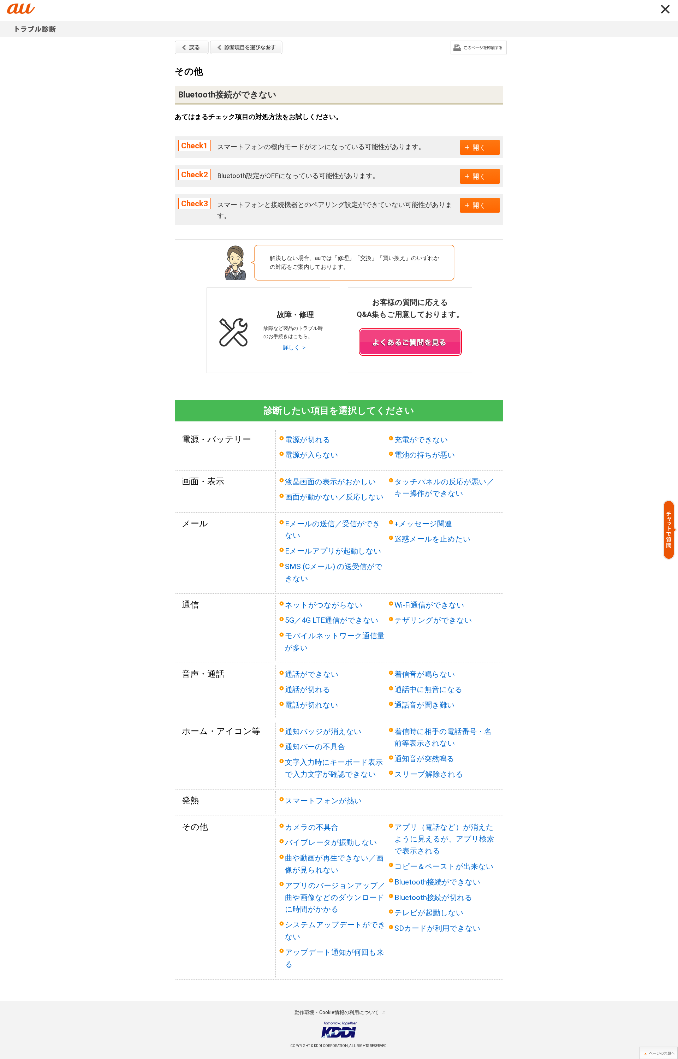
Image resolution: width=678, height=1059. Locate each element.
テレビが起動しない (429, 912)
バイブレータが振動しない (331, 842)
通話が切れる (308, 689)
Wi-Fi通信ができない (429, 605)
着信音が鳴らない (424, 674)
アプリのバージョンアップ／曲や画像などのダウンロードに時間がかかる (335, 897)
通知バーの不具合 (315, 746)
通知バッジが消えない (323, 731)
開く (479, 147)
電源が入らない (311, 454)
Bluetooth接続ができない (437, 881)
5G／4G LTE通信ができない (332, 620)
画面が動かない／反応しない (334, 496)
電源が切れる (308, 439)
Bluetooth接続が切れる (433, 897)
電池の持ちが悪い (424, 454)
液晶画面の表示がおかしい (330, 481)
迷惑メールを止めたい (432, 538)
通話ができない (312, 674)
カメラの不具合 (311, 827)
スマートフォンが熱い (323, 800)
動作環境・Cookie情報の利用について (337, 1012)
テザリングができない (433, 620)
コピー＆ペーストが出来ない (444, 866)
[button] (670, 529)
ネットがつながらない (324, 605)
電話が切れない (311, 704)
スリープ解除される (428, 774)
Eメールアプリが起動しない (333, 550)
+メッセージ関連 (423, 523)
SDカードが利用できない (437, 928)
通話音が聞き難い (424, 704)
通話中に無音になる (428, 689)
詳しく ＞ (295, 347)
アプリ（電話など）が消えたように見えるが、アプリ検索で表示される (444, 839)
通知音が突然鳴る (424, 758)
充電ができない (421, 439)
